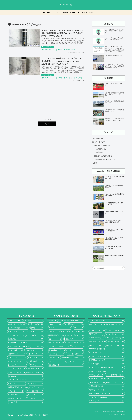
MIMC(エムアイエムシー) (106, 386)
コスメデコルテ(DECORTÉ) (106, 320)
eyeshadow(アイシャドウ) (73, 357)
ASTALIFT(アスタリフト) (106, 352)
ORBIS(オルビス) (96, 375)
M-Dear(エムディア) (116, 341)
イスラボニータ (17, 394)
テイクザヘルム (36, 387)
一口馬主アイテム (16, 354)
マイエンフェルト (34, 350)
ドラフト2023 (14, 346)
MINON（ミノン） (115, 345)
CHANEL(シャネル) (106, 401)
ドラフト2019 (15, 350)
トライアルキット (56, 354)
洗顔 (65, 331)
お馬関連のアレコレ (17, 398)
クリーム (79, 328)
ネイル (78, 346)
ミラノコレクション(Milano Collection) (106, 367)
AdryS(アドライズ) (115, 382)
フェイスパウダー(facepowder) (71, 320)
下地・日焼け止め (73, 324)
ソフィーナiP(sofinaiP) (115, 338)
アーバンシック (34, 383)
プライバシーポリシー (108, 411)
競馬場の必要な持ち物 (17, 387)
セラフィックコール (17, 361)
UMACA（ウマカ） (34, 391)
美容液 (60, 49)
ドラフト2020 (16, 383)
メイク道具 (54, 357)
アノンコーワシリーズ (114, 334)
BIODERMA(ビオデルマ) (106, 349)
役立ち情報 (36, 361)
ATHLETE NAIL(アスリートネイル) (106, 378)
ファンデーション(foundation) (60, 328)
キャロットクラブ (33, 320)
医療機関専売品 (56, 335)
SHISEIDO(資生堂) (115, 330)
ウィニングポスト (25, 402)
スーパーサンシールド (97, 341)
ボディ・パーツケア (56, 342)
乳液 (70, 354)
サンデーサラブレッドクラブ (25, 342)
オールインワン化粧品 (59, 346)
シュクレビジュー (35, 335)
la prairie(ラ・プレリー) (106, 390)
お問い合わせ (121, 411)
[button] (122, 268)
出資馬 (14, 320)
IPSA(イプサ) (95, 334)
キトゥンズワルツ (35, 372)
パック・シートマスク (75, 342)
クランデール (35, 331)
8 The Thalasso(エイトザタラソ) (106, 393)
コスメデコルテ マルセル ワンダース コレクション (106, 325)
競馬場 (36, 328)
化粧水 (79, 78)
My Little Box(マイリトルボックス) (66, 350)
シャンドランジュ (17, 357)
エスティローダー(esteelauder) (106, 356)
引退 (25, 346)
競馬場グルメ (25, 339)
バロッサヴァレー (16, 391)
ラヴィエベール (35, 354)
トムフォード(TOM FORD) (106, 371)
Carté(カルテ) (96, 382)
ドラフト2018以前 (18, 328)
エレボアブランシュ (16, 372)
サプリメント (57, 361)
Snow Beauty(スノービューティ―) (106, 364)
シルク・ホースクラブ (17, 324)
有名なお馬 (35, 394)
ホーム (97, 411)
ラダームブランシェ (16, 335)
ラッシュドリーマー (17, 365)
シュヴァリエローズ (16, 368)
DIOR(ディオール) (97, 345)
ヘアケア (76, 361)
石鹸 (55, 339)
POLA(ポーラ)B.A (97, 330)
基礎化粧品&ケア (66, 365)
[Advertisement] (47, 100)
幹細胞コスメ (74, 339)
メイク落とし (54, 331)
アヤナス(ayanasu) (96, 338)
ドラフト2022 (16, 331)
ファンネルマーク (35, 368)
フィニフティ (37, 346)
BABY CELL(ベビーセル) (49, 49)
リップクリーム (77, 331)
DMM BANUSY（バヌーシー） (25, 380)
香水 (80, 354)
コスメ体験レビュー (48, 47)
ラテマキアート (35, 398)
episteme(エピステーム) (114, 375)
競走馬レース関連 (35, 324)
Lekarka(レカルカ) (70, 49)
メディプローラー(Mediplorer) (106, 397)
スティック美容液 (75, 335)
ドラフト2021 (35, 357)
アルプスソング (25, 376)
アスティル (36, 365)
